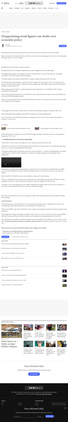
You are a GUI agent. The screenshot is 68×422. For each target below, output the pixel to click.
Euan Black (7, 44)
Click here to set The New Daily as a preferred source (18, 231)
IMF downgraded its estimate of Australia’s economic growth (23, 221)
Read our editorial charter (44, 394)
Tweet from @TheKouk (6, 201)
